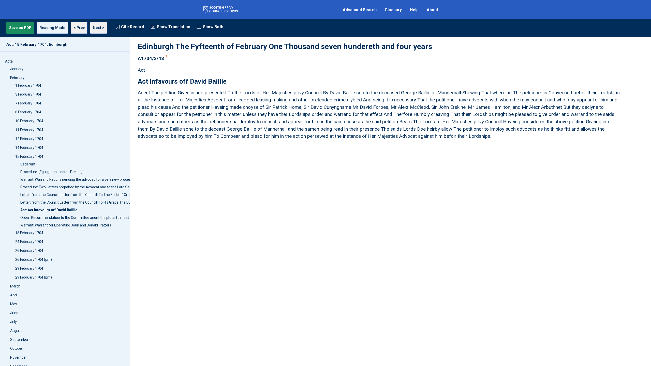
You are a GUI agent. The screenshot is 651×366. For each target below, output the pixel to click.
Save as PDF (20, 27)
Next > (98, 27)
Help (414, 9)
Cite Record (132, 26)
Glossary (393, 9)
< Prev (79, 27)
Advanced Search (360, 9)
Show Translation (173, 26)
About (432, 9)
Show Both (213, 26)
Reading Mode (52, 27)
